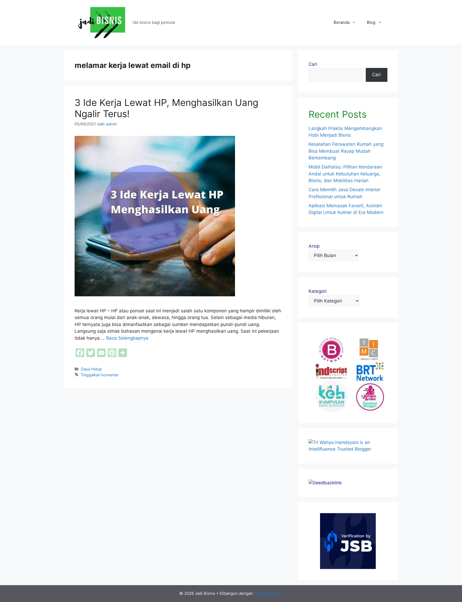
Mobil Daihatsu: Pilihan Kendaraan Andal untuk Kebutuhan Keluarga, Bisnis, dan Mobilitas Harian (345, 173)
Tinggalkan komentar (99, 375)
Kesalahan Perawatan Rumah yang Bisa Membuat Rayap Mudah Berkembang (346, 150)
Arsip (314, 246)
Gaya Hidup (91, 369)
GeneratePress (268, 593)
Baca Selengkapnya (127, 338)
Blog (371, 22)
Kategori (317, 291)
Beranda (341, 22)
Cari (313, 64)
